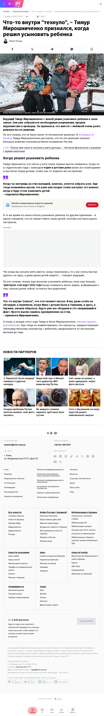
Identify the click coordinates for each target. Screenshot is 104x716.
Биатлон (43, 601)
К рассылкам (86, 621)
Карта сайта (75, 487)
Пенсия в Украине (16, 577)
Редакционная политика (14, 479)
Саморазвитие (78, 570)
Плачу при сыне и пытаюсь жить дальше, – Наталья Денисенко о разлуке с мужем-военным (52, 149)
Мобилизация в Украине (84, 512)
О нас (6, 470)
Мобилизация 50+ (79, 522)
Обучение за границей (82, 574)
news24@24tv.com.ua (15, 445)
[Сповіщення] (101, 3)
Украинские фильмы (49, 560)
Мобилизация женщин (82, 526)
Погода (11, 534)
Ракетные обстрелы (49, 516)
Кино (42, 552)
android (14, 681)
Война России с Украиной (53, 512)
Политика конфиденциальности (50, 470)
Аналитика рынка (16, 590)
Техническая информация (48, 497)
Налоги (11, 574)
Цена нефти (13, 556)
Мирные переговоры (49, 523)
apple (29, 681)
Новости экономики (18, 552)
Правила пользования (13, 496)
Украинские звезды (20, 11)
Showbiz (6, 11)
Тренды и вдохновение (18, 597)
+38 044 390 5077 (62, 445)
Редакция (8, 474)
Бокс (42, 590)
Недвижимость (16, 586)
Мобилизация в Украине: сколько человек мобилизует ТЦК (85, 540)
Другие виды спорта (49, 605)
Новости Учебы (80, 552)
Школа (74, 563)
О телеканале (9, 483)
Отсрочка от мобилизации (83, 533)
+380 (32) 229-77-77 (23, 667)
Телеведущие (9, 487)
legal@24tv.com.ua (39, 670)
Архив (72, 483)
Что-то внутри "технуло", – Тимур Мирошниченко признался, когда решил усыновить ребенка (66, 11)
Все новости (14, 512)
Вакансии (74, 474)
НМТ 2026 (76, 566)
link (55, 456)
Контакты (74, 470)
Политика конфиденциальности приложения (50, 481)
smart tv (45, 681)
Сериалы (44, 571)
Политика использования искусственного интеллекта (48, 475)
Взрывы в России (47, 537)
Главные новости (16, 516)
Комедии (44, 567)
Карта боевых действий (50, 519)
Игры (72, 492)
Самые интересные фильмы (52, 556)
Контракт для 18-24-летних (83, 530)
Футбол (43, 594)
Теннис (43, 597)
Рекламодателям (11, 492)
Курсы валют (14, 560)
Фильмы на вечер (48, 563)
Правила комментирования (48, 493)
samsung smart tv (61, 681)
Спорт (43, 586)
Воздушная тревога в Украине (53, 527)
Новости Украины (16, 519)
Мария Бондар (15, 41)
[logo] (17, 4)
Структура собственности (80, 479)
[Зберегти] (92, 49)
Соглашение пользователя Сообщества (48, 487)
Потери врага (46, 541)
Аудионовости (14, 530)
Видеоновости (14, 527)
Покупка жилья (15, 594)
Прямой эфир (14, 523)
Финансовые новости (18, 563)
